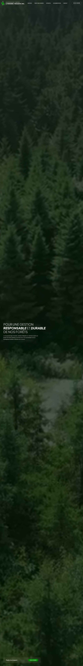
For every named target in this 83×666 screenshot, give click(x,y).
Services (30, 3)
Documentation (57, 3)
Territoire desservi (39, 3)
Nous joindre (76, 3)
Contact (65, 3)
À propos (48, 3)
